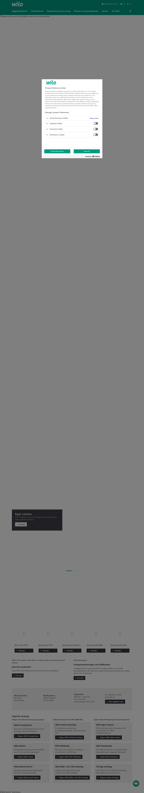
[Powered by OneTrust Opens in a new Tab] (93, 157)
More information (50, 108)
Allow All (87, 151)
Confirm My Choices (57, 151)
